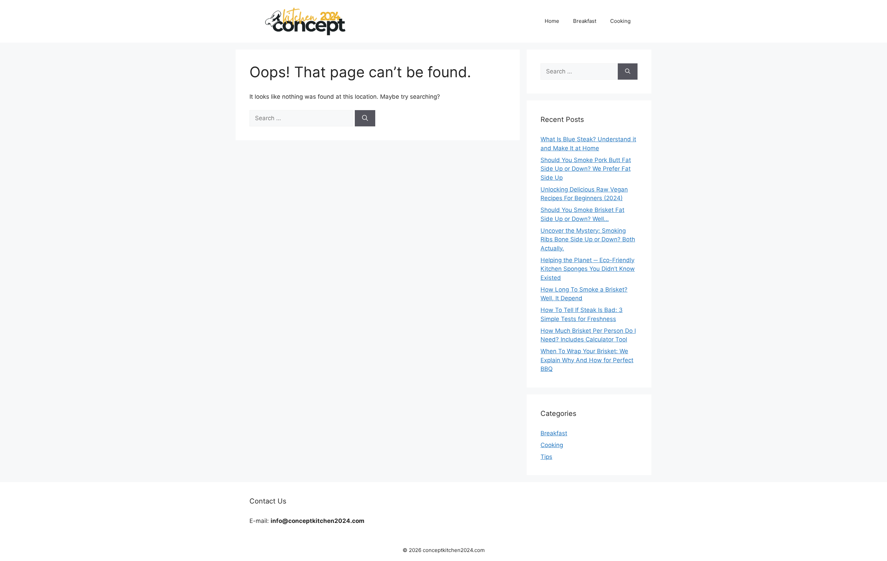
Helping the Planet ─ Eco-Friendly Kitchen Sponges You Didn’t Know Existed (588, 269)
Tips (546, 456)
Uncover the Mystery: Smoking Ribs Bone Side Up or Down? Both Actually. (588, 239)
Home (552, 21)
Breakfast (584, 21)
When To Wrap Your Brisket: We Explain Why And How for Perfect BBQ (587, 360)
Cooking (620, 21)
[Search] (365, 118)
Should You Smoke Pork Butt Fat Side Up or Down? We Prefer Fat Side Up (586, 169)
